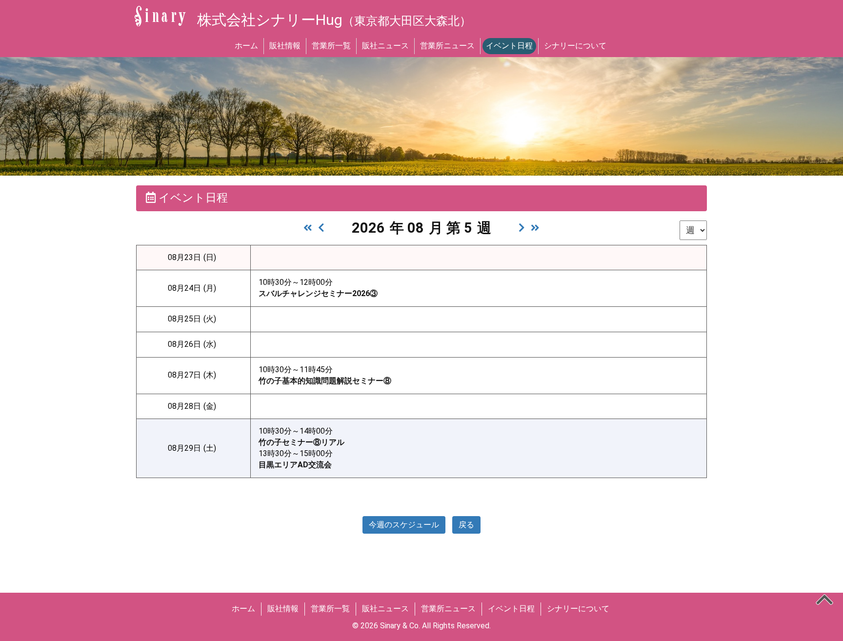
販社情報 (285, 45)
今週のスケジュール (404, 524)
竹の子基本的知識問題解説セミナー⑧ (325, 380)
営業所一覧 (331, 45)
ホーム (246, 45)
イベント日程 (509, 45)
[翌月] (535, 228)
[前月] (308, 228)
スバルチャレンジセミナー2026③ (318, 293)
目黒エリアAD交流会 (295, 464)
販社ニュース (385, 45)
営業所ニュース (447, 45)
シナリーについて (575, 45)
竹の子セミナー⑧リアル (301, 442)
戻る (466, 524)
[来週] (521, 228)
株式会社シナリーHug (334, 19)
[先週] (321, 228)
